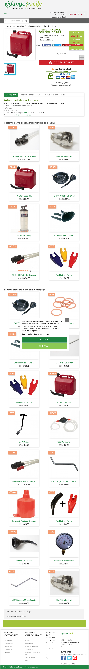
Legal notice (29, 643)
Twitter (69, 658)
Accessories (8, 649)
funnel (24, 112)
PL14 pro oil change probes (24, 156)
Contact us (68, 663)
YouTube (75, 658)
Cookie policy (27, 334)
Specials (7, 652)
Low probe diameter (64, 363)
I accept (44, 339)
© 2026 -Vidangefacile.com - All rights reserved (20, 667)
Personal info (50, 643)
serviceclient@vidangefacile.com (73, 654)
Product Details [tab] (26, 95)
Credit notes (50, 649)
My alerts (49, 658)
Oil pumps (8, 640)
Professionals (9, 643)
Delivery (28, 640)
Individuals (8, 646)
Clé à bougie (24, 442)
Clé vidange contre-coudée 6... (64, 481)
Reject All (44, 346)
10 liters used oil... (24, 196)
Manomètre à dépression (64, 561)
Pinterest (67, 45)
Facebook (63, 658)
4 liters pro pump (24, 235)
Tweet (56, 45)
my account (50, 632)
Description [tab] (11, 95)
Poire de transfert (64, 442)
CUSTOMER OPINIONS (55, 95)
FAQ (39, 95)
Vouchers (49, 655)
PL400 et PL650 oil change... (24, 275)
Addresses (49, 652)
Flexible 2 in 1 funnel (64, 275)
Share (46, 45)
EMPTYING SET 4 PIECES (64, 196)
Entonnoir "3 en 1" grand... (64, 235)
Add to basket (63, 62)
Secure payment (30, 657)
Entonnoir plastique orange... (24, 521)
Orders (48, 646)
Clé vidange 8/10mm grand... (24, 600)
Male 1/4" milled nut (64, 156)
